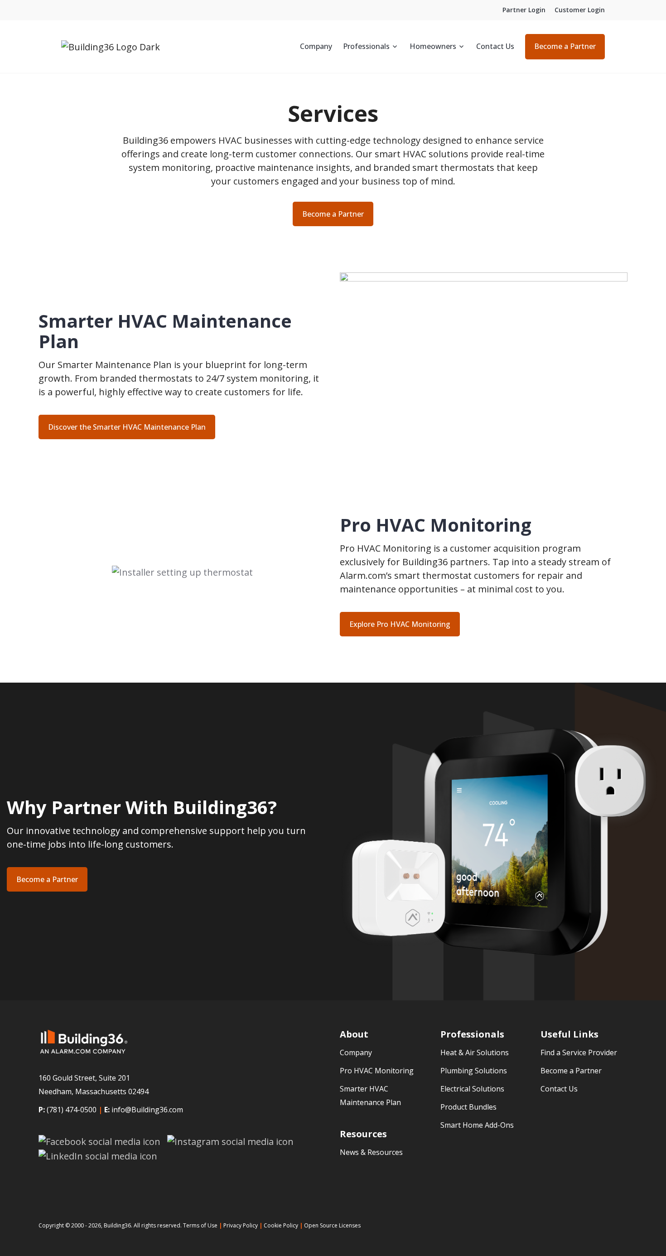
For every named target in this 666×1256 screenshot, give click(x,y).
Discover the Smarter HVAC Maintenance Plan (127, 427)
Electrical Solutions (472, 1089)
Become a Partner (565, 46)
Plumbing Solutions (473, 1071)
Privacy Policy (240, 1225)
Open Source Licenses (332, 1225)
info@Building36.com (147, 1110)
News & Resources (371, 1152)
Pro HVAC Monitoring (377, 1071)
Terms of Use (200, 1225)
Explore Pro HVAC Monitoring (399, 624)
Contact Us (495, 46)
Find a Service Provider (579, 1052)
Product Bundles (468, 1107)
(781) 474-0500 (72, 1110)
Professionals (366, 46)
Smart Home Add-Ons (477, 1125)
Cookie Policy (281, 1225)
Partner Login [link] (523, 9)
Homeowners (433, 46)
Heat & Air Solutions (474, 1052)
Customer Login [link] (580, 9)
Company (316, 46)
